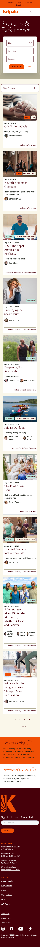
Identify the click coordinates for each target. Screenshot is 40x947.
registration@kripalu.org (10, 847)
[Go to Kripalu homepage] (9, 803)
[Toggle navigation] (37, 11)
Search (16, 67)
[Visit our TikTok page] (30, 929)
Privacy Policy (6, 918)
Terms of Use (5, 922)
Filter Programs (9, 88)
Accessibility (5, 914)
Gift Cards (5, 904)
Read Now (20, 5)
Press (3, 890)
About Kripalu (7, 881)
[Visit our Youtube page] (20, 929)
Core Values (6, 895)
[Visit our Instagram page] (3, 929)
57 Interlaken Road (8, 867)
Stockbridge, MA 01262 (10, 870)
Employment (6, 885)
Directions (5, 899)
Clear (29, 67)
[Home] (10, 11)
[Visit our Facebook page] (11, 929)
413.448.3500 (7, 849)
